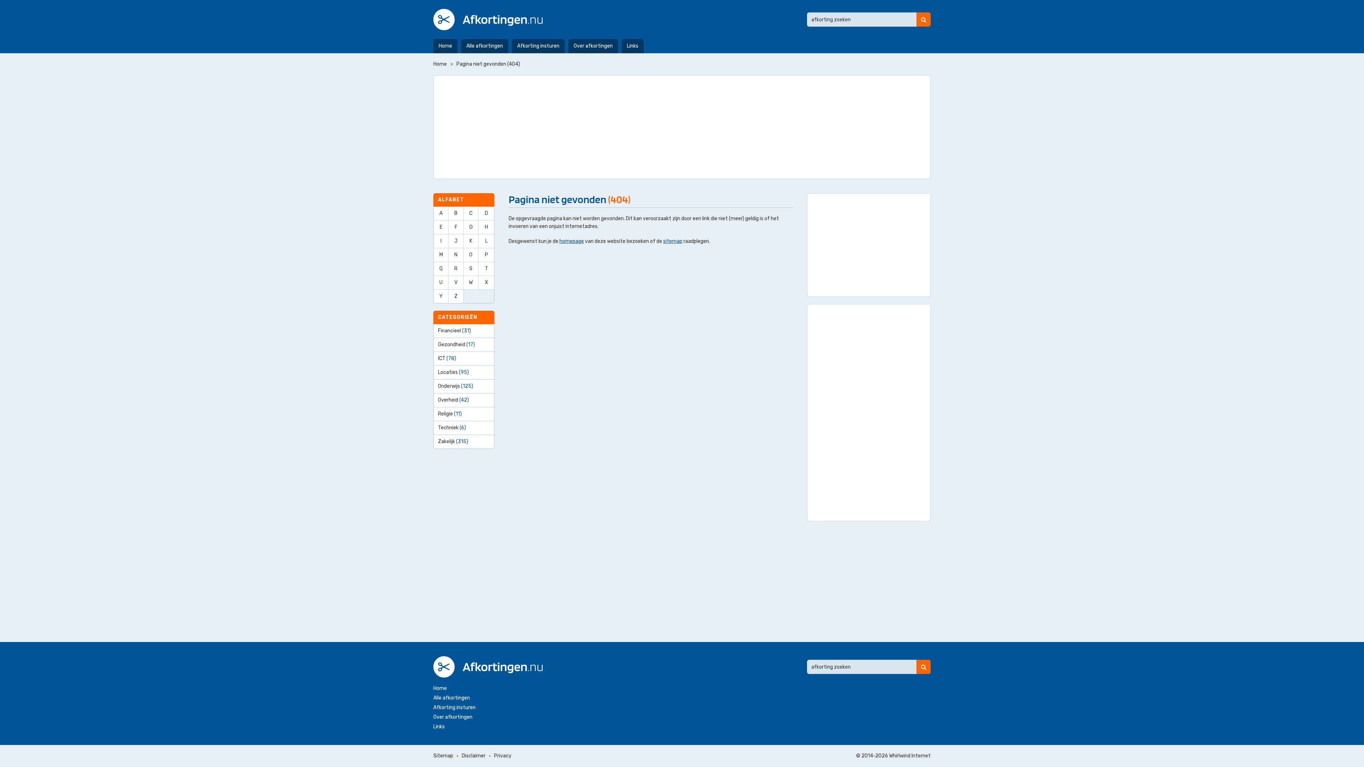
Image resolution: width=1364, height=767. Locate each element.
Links (632, 46)
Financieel (454, 331)
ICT (447, 358)
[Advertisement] (682, 127)
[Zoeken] (923, 19)
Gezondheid (456, 345)
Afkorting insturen (538, 46)
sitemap (672, 241)
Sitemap (443, 756)
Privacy (503, 756)
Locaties (453, 372)
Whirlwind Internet (910, 756)
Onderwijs (455, 386)
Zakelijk (453, 442)
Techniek (452, 428)
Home (445, 46)
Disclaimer (474, 756)
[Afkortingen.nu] (488, 19)
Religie (450, 414)
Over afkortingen (593, 46)
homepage (571, 241)
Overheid (453, 400)
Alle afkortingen (484, 46)
